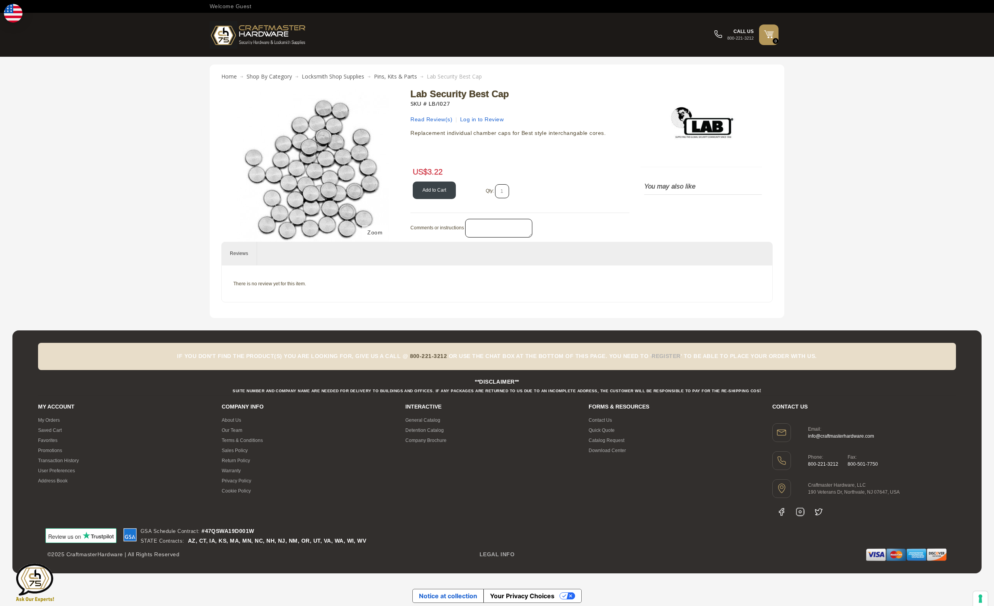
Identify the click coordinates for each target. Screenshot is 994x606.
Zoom (374, 232)
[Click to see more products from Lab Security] (700, 124)
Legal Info (497, 554)
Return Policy (236, 460)
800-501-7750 (863, 464)
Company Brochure (426, 440)
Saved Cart (50, 430)
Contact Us (600, 420)
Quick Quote (602, 430)
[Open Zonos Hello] (13, 13)
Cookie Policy (236, 491)
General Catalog (422, 420)
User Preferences (56, 470)
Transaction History (58, 460)
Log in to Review (482, 119)
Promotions (50, 450)
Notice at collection (448, 596)
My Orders (49, 420)
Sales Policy (235, 450)
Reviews (239, 253)
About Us (231, 420)
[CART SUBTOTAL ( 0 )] (769, 34)
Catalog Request (606, 440)
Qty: (490, 191)
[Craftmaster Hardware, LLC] (258, 35)
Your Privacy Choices (522, 596)
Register (666, 356)
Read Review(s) (431, 119)
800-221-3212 (823, 464)
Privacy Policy (236, 481)
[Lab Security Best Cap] (313, 93)
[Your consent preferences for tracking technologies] (980, 598)
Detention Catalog (424, 430)
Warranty (231, 470)
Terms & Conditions (242, 440)
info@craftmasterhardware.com (841, 436)
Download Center (607, 450)
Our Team (232, 430)
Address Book (53, 481)
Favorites (47, 440)
